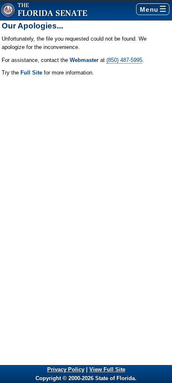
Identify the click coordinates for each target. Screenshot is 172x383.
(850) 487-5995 (124, 60)
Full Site (31, 72)
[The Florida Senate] (44, 10)
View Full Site (107, 369)
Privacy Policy (65, 369)
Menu (149, 9)
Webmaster (84, 60)
